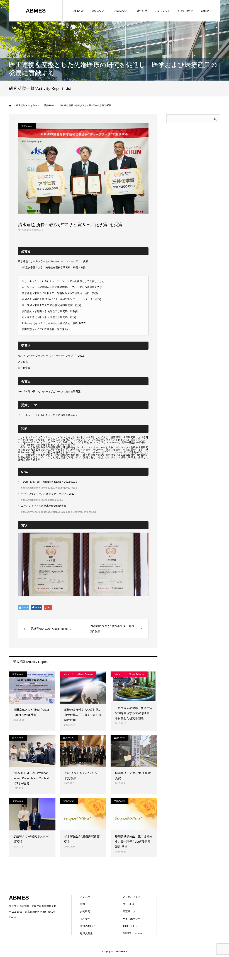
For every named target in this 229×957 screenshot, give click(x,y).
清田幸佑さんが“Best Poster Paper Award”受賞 (31, 712)
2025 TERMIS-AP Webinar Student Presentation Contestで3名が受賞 (31, 778)
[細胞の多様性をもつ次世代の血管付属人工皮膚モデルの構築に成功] (83, 687)
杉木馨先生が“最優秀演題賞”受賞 (82, 839)
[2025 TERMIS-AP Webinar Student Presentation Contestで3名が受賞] (32, 751)
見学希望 (85, 918)
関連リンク (129, 911)
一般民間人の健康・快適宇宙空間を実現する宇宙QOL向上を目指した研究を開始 (133, 713)
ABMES (36, 11)
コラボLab (129, 904)
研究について (98, 10)
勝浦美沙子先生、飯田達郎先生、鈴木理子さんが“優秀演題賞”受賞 (133, 841)
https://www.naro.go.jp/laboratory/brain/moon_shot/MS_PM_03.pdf (58, 511)
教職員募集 (86, 933)
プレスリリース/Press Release (78, 674)
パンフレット (162, 10)
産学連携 (142, 10)
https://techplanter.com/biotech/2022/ (42, 499)
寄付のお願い (87, 926)
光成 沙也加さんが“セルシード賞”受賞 (82, 776)
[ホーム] (10, 105)
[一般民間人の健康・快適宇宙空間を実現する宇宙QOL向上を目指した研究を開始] (134, 686)
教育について (121, 10)
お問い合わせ (185, 10)
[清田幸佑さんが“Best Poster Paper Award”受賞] (32, 687)
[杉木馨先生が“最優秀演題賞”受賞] (83, 814)
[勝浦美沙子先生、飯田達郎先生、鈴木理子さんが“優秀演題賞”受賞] (134, 814)
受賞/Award (37, 230)
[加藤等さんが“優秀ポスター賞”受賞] (32, 814)
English (205, 10)
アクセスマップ (131, 896)
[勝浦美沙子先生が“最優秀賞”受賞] (134, 751)
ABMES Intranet (133, 933)
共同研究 (85, 911)
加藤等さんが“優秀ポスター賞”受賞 (31, 839)
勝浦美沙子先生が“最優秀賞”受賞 (133, 776)
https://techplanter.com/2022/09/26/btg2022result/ (49, 487)
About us (79, 10)
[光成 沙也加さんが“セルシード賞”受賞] (83, 751)
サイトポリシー (131, 918)
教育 (82, 904)
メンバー (85, 896)
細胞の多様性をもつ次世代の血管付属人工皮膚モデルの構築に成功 (82, 715)
